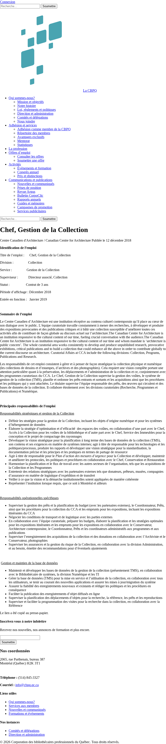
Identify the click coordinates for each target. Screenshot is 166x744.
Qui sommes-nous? (22, 98)
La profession (18, 148)
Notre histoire (26, 106)
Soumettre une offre (30, 160)
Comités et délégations (32, 117)
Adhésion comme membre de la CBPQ (44, 129)
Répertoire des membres (33, 133)
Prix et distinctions (29, 176)
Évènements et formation (34, 168)
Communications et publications (30, 180)
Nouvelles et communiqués (35, 184)
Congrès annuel (28, 172)
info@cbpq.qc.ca (27, 685)
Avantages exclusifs (30, 137)
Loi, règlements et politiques (36, 109)
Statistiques (25, 145)
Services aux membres (24, 706)
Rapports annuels (29, 199)
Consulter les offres (30, 156)
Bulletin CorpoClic (30, 195)
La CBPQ (90, 90)
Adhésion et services (23, 125)
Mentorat (23, 141)
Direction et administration (35, 113)
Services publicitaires (31, 211)
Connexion (7, 2)
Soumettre (49, 6)
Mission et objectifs (30, 102)
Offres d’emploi (19, 152)
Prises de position (29, 188)
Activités (15, 164)
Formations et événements (26, 713)
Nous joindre (26, 121)
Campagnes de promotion (34, 207)
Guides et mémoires (30, 203)
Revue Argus (26, 191)
